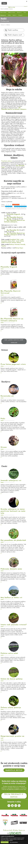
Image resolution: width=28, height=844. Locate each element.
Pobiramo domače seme (11, 569)
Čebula (22, 241)
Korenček (4, 241)
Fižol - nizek (15, 241)
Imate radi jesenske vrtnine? (14, 625)
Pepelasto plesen (6, 161)
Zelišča (9, 15)
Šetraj (17, 248)
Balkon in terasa (11, 12)
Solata (9, 241)
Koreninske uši (7, 396)
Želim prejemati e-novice (14, 796)
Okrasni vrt (19, 12)
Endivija (11, 244)
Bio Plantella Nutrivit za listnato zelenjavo (13, 108)
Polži (3, 419)
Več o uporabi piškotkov (14, 842)
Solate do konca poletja (12, 679)
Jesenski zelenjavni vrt (11, 480)
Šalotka (14, 242)
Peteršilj (22, 244)
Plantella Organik (13, 214)
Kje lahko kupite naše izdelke (14, 341)
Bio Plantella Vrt (13, 230)
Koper (21, 248)
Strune (4, 447)
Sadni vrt (14, 15)
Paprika (3, 246)
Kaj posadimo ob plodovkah (13, 540)
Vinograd (20, 15)
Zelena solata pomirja (11, 707)
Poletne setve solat (9, 653)
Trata (25, 12)
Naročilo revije (14, 770)
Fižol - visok (19, 239)
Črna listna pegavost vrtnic (13, 364)
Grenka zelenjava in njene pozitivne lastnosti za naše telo (13, 511)
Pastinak (17, 244)
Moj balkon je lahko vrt (11, 597)
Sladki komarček (6, 242)
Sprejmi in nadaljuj (4, 842)
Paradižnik (13, 239)
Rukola (19, 242)
